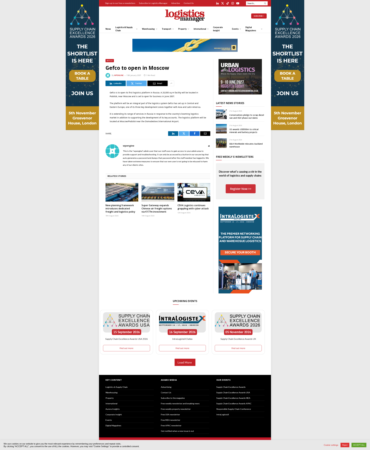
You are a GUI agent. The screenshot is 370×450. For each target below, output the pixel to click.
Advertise (175, 3)
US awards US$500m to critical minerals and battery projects (243, 131)
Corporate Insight (218, 29)
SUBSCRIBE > (259, 16)
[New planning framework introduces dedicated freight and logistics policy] (122, 192)
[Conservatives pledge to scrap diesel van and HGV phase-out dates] (221, 114)
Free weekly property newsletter (176, 409)
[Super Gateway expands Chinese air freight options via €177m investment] (157, 192)
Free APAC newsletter (171, 425)
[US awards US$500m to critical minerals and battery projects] (221, 128)
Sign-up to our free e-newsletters (120, 3)
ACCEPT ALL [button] (359, 445)
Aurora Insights (113, 409)
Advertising (166, 387)
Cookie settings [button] (331, 445)
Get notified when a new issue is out (177, 431)
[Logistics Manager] (185, 16)
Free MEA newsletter (170, 420)
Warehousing (148, 29)
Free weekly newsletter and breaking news (180, 403)
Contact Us (189, 3)
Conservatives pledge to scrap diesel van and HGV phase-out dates (246, 116)
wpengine (119, 75)
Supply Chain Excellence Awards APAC (233, 403)
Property (182, 29)
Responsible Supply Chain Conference (233, 409)
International (200, 29)
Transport (166, 29)
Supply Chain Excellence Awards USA (233, 392)
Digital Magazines (250, 29)
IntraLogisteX (222, 414)
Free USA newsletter (170, 414)
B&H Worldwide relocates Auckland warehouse (246, 145)
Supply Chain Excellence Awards (231, 387)
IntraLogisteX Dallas (182, 338)
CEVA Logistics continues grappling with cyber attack (193, 207)
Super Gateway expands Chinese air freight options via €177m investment (156, 208)
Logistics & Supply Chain (124, 29)
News (108, 29)
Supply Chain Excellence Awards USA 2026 (126, 338)
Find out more (126, 348)
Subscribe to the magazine (173, 398)
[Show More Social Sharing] (171, 83)
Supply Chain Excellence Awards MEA (233, 398)
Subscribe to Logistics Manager (153, 3)
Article (110, 61)
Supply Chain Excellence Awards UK (238, 338)
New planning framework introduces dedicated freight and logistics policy (120, 208)
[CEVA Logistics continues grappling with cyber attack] (193, 192)
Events (235, 29)
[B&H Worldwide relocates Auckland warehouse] (221, 143)
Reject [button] (345, 445)
